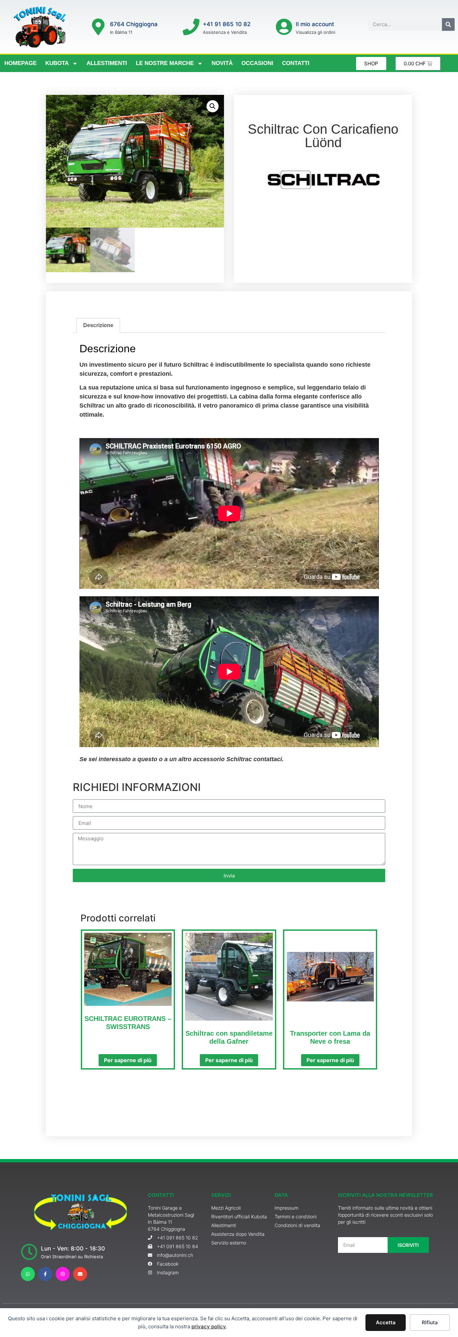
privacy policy (208, 1326)
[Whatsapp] (28, 1274)
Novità (222, 63)
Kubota (57, 63)
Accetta (386, 1322)
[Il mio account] (284, 26)
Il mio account (315, 24)
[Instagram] (63, 1274)
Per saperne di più (128, 1060)
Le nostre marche (165, 63)
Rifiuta (430, 1322)
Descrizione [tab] (98, 325)
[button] (213, 106)
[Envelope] (80, 1274)
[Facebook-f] (45, 1274)
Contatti (295, 63)
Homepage (20, 63)
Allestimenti (107, 63)
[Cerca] (448, 24)
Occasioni (257, 63)
